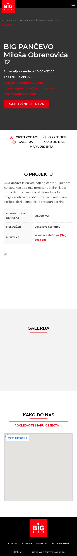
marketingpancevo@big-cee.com (29, 88)
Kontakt (42, 543)
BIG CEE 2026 (60, 543)
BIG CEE (7, 20)
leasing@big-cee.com (20, 93)
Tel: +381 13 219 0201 (19, 77)
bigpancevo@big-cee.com (23, 82)
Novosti (27, 543)
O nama (13, 543)
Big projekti (24, 20)
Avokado (59, 551)
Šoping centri (46, 20)
